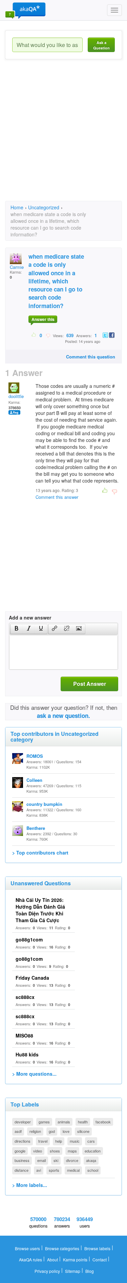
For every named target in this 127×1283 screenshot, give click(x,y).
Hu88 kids (27, 1054)
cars (91, 1141)
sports (54, 1170)
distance (21, 1170)
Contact (99, 1259)
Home (16, 207)
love (66, 1131)
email (41, 1160)
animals (64, 1121)
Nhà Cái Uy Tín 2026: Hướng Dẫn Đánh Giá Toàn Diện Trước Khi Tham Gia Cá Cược (40, 910)
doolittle (16, 396)
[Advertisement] (63, 136)
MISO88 (24, 1035)
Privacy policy (47, 1271)
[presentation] (16, 629)
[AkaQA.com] (25, 10)
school (92, 1170)
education (93, 1150)
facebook (103, 1121)
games (44, 1121)
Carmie (17, 267)
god (52, 1131)
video (37, 1150)
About (52, 1259)
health (83, 1121)
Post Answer (89, 683)
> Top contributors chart (40, 852)
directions (22, 1141)
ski (56, 1160)
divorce (72, 1160)
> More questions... (34, 1073)
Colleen (34, 780)
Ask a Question (101, 45)
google (20, 1150)
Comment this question (90, 356)
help (58, 1141)
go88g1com (29, 939)
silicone (83, 1131)
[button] (16, 629)
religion (35, 1131)
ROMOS (34, 756)
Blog (89, 1271)
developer (23, 1121)
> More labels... (29, 1185)
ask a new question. (63, 716)
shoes (55, 1150)
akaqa (91, 1160)
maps (72, 1150)
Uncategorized (43, 207)
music (75, 1141)
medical (73, 1170)
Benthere (35, 828)
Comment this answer (57, 497)
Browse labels (97, 1248)
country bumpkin (44, 804)
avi (38, 1170)
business (22, 1160)
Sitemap (72, 1271)
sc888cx (25, 997)
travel (42, 1141)
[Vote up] (34, 335)
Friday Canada (32, 977)
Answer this (43, 319)
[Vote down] (48, 335)
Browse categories (62, 1248)
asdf (18, 1131)
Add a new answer (30, 617)
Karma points (75, 1259)
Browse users (27, 1248)
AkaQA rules (30, 1259)
